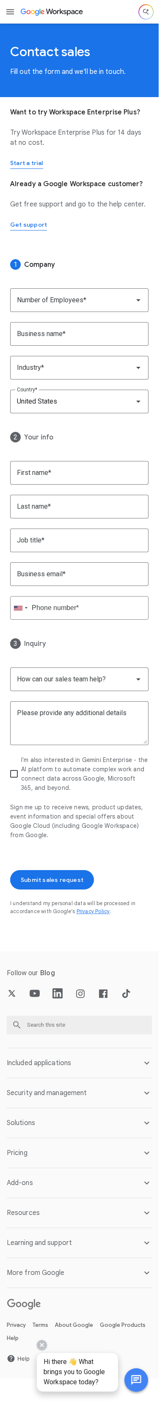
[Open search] (146, 11)
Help (13, 1338)
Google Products (123, 1325)
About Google (74, 1325)
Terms (40, 1325)
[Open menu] (10, 12)
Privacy (16, 1325)
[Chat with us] (136, 1380)
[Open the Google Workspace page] (52, 12)
